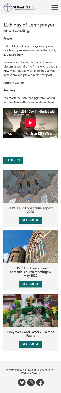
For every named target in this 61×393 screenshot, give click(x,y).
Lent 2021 (13, 160)
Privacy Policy (14, 369)
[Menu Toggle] (55, 7)
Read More (30, 220)
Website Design (30, 373)
